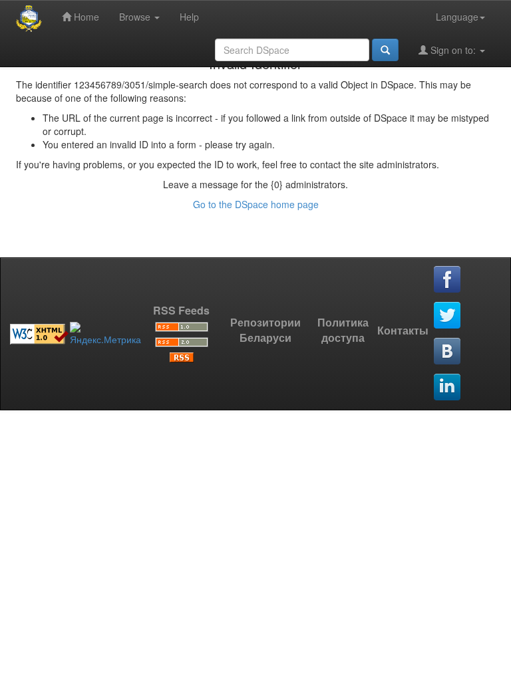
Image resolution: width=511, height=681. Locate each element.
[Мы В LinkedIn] (448, 388)
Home (85, 16)
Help (189, 16)
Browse (136, 16)
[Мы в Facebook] (448, 280)
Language (457, 16)
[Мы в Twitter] (448, 316)
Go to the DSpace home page (256, 204)
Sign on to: (453, 50)
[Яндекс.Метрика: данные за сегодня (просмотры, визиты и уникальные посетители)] (105, 334)
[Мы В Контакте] (448, 352)
